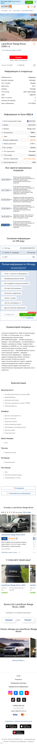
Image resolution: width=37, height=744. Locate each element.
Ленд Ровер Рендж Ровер (28, 10)
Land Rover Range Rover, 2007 (13, 585)
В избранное (19, 488)
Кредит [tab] (9, 620)
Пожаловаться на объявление (19, 493)
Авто (10, 10)
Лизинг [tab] (28, 620)
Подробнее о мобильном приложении (18, 721)
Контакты (18, 679)
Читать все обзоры (18, 660)
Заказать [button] (29, 2)
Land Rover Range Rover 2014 (13, 535)
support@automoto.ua (18, 711)
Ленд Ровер (16, 10)
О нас (18, 676)
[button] (35, 6)
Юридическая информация (18, 687)
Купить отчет (29, 314)
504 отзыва (27, 512)
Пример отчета (10, 314)
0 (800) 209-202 (18, 705)
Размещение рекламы (18, 683)
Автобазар (4, 10)
